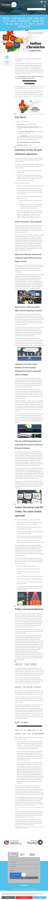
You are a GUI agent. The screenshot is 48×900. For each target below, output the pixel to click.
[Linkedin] (41, 1)
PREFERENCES (7, 897)
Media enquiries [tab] (32, 854)
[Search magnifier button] (45, 9)
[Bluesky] (43, 1)
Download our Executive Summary (29, 80)
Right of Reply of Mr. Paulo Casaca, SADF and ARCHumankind (29, 726)
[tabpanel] (24, 870)
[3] (23, 776)
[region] (24, 895)
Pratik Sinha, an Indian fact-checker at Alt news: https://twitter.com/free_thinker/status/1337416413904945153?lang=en (29, 807)
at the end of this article (39, 88)
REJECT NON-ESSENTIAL (24, 897)
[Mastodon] (45, 1)
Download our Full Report (29, 83)
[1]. (19, 755)
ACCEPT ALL (40, 897)
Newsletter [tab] (12, 855)
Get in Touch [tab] (22, 854)
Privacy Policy (39, 894)
